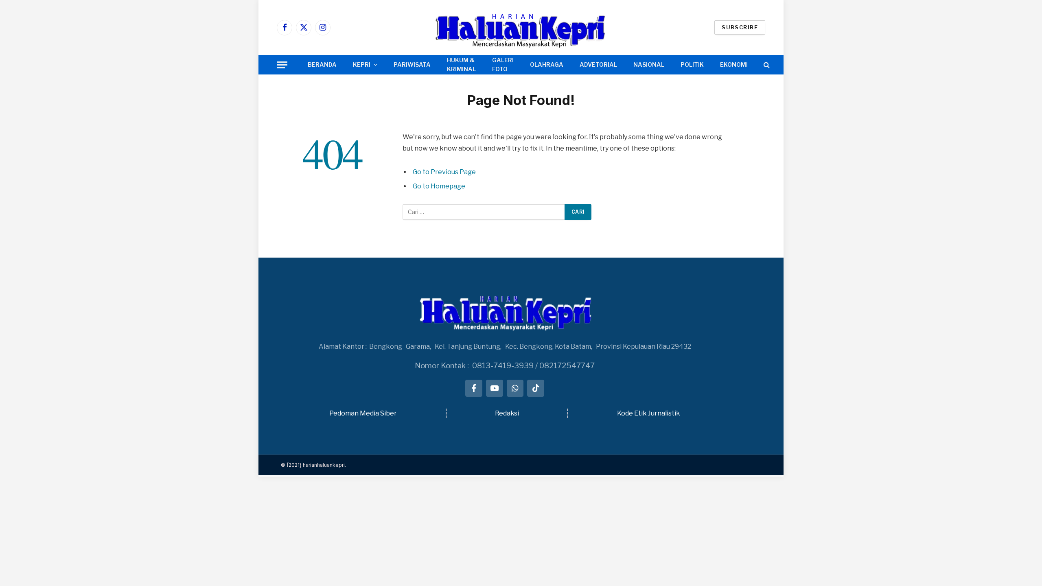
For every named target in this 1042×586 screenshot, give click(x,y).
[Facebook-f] (473, 388)
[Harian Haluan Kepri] (521, 27)
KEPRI (361, 64)
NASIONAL (648, 64)
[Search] (766, 65)
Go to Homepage (439, 186)
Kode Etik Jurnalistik (648, 413)
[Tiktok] (535, 388)
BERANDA (322, 64)
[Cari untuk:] (484, 212)
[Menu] (282, 65)
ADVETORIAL (598, 64)
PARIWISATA (412, 64)
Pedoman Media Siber (363, 413)
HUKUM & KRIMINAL (461, 64)
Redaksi (507, 413)
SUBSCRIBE (740, 27)
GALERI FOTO (503, 64)
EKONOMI (734, 64)
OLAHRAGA (546, 64)
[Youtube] (494, 388)
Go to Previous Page (444, 172)
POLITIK (692, 64)
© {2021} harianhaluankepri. (313, 465)
